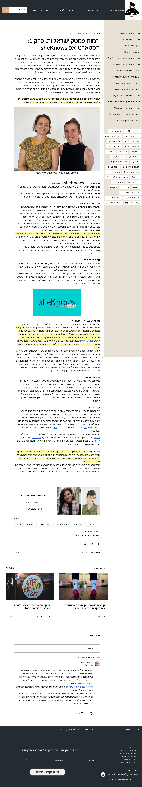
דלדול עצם (132, 182)
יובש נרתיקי (117, 156)
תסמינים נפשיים (130, 167)
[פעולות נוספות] (16, 33)
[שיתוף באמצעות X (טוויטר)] (91, 544)
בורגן (134, 177)
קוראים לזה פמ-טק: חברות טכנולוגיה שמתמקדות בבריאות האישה (85, 607)
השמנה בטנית (131, 146)
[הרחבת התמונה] (91, 501)
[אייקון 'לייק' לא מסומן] (91, 713)
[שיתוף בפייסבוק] (98, 544)
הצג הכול (10, 568)
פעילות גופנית (131, 197)
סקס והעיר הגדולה (129, 192)
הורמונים (133, 156)
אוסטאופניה (112, 172)
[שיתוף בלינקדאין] (84, 544)
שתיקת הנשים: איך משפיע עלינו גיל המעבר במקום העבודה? (32, 607)
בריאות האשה (112, 136)
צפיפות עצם (112, 197)
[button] (117, 10)
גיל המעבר (131, 131)
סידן (113, 187)
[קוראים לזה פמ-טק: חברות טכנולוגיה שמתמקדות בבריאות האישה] (83, 586)
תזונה (122, 151)
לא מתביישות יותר (92, 531)
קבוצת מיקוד (131, 203)
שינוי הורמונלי (131, 141)
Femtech (113, 141)
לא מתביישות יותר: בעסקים (88, 535)
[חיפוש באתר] (5, 10)
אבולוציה (112, 167)
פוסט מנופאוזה (118, 162)
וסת (135, 187)
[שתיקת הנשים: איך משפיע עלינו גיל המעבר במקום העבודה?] (30, 586)
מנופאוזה (115, 131)
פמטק (134, 151)
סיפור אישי (113, 146)
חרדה (124, 187)
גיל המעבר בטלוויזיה (116, 177)
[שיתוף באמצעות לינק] (78, 544)
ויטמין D (117, 182)
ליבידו (134, 162)
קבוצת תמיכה (112, 203)
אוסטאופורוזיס (130, 172)
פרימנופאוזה (131, 136)
